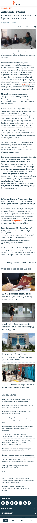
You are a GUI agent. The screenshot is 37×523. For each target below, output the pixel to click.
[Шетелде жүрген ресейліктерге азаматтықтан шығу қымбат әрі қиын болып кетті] (18, 282)
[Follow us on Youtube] (12, 503)
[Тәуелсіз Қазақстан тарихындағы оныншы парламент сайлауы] (18, 373)
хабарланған (17, 221)
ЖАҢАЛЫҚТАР (6, 8)
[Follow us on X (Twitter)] (7, 503)
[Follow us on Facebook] (3, 503)
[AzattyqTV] (22, 520)
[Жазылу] (29, 503)
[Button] (19, 27)
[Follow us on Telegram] (20, 503)
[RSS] (25, 503)
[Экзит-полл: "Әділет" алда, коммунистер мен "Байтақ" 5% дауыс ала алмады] (18, 342)
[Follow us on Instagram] (16, 503)
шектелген (26, 84)
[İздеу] (31, 520)
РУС (13, 520)
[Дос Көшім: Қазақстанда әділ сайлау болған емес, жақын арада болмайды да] (18, 312)
